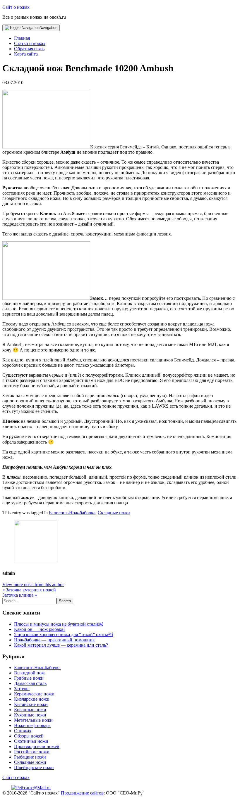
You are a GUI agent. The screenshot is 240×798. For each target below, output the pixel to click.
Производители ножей (36, 746)
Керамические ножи (34, 693)
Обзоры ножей (29, 735)
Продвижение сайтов (82, 792)
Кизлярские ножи (31, 699)
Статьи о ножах (29, 43)
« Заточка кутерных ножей (29, 589)
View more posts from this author (33, 584)
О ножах (22, 730)
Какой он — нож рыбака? (39, 629)
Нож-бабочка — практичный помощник (54, 639)
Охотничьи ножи (31, 741)
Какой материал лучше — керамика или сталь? (61, 645)
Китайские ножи (31, 704)
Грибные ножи (29, 678)
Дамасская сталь (30, 683)
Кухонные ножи (30, 714)
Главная (22, 38)
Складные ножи (114, 512)
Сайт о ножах (16, 7)
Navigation (48, 27)
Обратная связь (29, 48)
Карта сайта (26, 53)
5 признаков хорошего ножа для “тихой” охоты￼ (63, 634)
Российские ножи (31, 751)
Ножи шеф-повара (32, 725)
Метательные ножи (33, 720)
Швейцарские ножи (34, 767)
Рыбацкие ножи (30, 756)
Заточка (22, 688)
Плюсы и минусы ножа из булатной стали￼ (58, 624)
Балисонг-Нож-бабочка (72, 512)
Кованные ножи (30, 709)
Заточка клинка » (19, 595)
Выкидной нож (29, 672)
